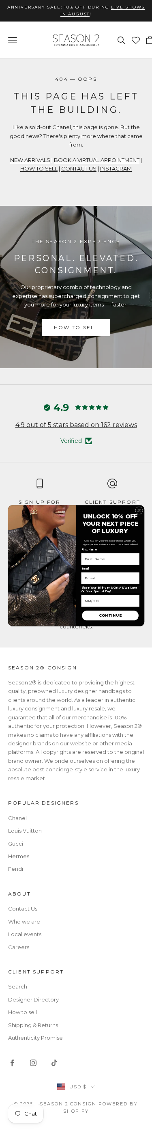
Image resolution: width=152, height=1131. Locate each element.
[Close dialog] (138, 510)
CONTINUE (110, 615)
